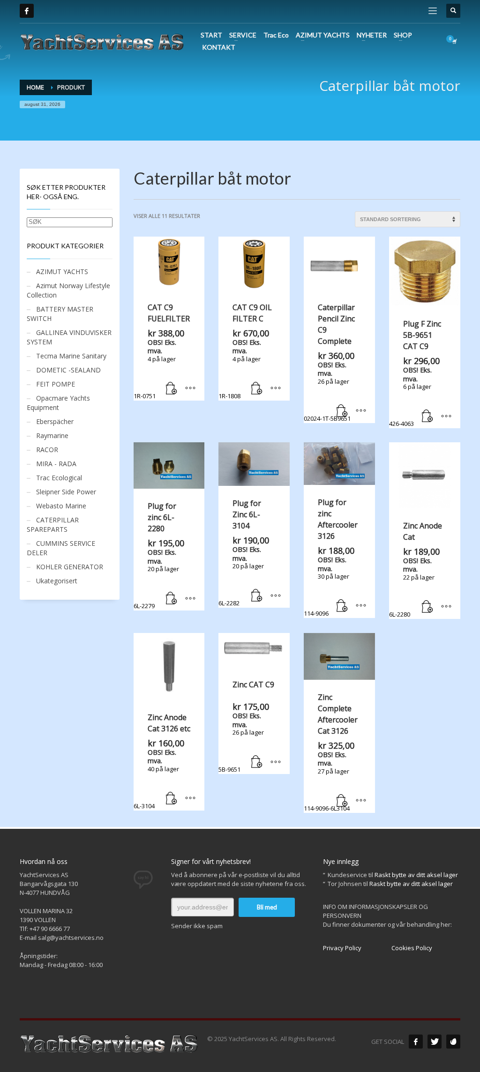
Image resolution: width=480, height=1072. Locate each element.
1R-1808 (245, 351)
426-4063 (415, 373)
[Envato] (453, 1042)
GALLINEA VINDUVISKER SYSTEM (69, 337)
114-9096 (331, 557)
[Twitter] (435, 1042)
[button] (171, 389)
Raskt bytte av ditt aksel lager (416, 875)
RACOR (47, 449)
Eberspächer (55, 421)
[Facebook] (27, 11)
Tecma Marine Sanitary (71, 355)
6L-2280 (415, 569)
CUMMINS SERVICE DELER (61, 548)
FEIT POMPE (55, 384)
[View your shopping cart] (453, 41)
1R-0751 (162, 351)
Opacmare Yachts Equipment (58, 403)
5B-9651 (246, 726)
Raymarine (52, 435)
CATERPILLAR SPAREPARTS (53, 524)
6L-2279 (159, 555)
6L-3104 (162, 761)
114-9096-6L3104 (331, 752)
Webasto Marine (61, 505)
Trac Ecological (59, 477)
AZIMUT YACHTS (62, 271)
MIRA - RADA (56, 463)
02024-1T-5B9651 (329, 362)
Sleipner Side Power (66, 491)
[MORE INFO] (190, 389)
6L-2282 (243, 552)
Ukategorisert (56, 580)
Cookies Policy (411, 948)
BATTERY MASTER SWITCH (60, 314)
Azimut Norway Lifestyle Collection (68, 290)
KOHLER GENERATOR (69, 566)
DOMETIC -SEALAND (68, 369)
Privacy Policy (342, 948)
